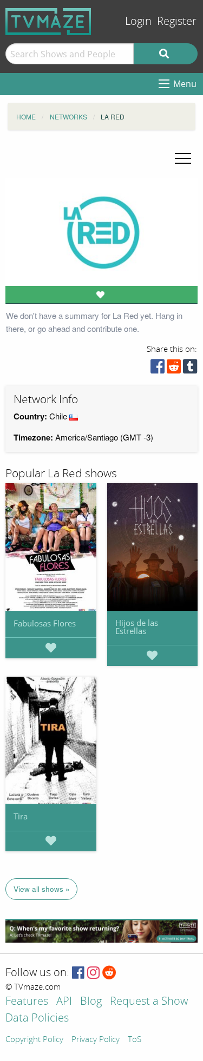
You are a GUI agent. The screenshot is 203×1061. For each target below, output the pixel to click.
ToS (134, 1040)
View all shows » (42, 889)
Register (177, 21)
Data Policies (37, 1018)
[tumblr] (190, 369)
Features (26, 1001)
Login (138, 21)
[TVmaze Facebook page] (78, 973)
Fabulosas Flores (45, 623)
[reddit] (174, 369)
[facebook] (157, 369)
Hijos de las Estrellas (136, 626)
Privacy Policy (95, 1040)
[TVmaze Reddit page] (109, 973)
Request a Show (149, 1001)
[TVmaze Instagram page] (93, 973)
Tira (21, 816)
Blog (91, 1001)
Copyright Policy (34, 1040)
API (64, 1001)
